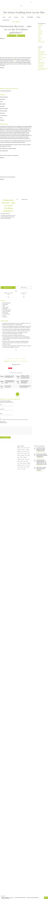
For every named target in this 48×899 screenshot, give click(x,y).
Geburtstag (27, 449)
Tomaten (23, 459)
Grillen (22, 461)
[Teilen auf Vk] (22, 368)
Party (18, 463)
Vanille (27, 461)
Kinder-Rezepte (41, 62)
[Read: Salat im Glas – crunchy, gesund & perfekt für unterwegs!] (35, 468)
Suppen (39, 38)
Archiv (39, 48)
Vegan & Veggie (41, 41)
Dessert (22, 453)
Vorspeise (19, 455)
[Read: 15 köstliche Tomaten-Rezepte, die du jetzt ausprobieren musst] (35, 448)
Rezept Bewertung (2, 421)
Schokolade (24, 361)
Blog (39, 50)
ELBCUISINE (41, 53)
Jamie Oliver (19, 449)
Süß (27, 361)
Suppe (26, 459)
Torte (28, 451)
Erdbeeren (25, 457)
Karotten (28, 455)
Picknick (25, 447)
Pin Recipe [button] (25, 287)
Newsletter (40, 66)
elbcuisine (24, 358)
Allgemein (18, 21)
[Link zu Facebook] (1, 2)
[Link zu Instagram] (5, 2)
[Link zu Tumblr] (8, 2)
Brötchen (24, 463)
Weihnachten (19, 451)
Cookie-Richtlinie (41, 51)
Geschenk (19, 459)
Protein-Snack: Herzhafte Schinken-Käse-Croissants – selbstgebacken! (42, 455)
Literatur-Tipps (41, 65)
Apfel (25, 455)
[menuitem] (4, 17)
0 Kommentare (17, 358)
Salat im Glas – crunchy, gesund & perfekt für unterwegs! (41, 469)
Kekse (25, 451)
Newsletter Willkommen (43, 68)
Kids (39, 35)
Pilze (28, 459)
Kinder (16, 361)
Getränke (40, 32)
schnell (25, 453)
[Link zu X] (2, 2)
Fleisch (39, 29)
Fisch (39, 28)
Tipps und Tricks (41, 69)
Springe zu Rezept (12, 35)
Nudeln (18, 457)
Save (10, 368)
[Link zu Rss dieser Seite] (4, 2)
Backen (13, 21)
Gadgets (40, 56)
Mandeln (22, 455)
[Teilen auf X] (6, 368)
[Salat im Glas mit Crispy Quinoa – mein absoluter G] (7, 842)
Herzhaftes (40, 34)
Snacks (39, 37)
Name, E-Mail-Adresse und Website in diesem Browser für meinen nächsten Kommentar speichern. (14, 419)
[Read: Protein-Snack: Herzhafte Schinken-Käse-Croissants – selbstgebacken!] (35, 455)
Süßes (39, 40)
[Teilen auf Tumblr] (18, 368)
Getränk (23, 449)
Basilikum (19, 447)
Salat (24, 461)
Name (1, 404)
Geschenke (40, 31)
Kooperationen (41, 63)
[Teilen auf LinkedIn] (14, 368)
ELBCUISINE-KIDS (42, 54)
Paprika (19, 461)
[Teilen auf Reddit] (26, 368)
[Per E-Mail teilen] (30, 368)
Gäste (14, 361)
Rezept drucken (21, 35)
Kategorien (40, 59)
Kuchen (19, 361)
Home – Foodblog (42, 57)
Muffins (22, 457)
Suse (15, 60)
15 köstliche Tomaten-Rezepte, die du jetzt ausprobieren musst (41, 449)
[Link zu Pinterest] (7, 2)
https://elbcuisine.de (5, 213)
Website (1, 413)
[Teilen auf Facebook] (2, 368)
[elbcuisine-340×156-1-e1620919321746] (24, 7)
